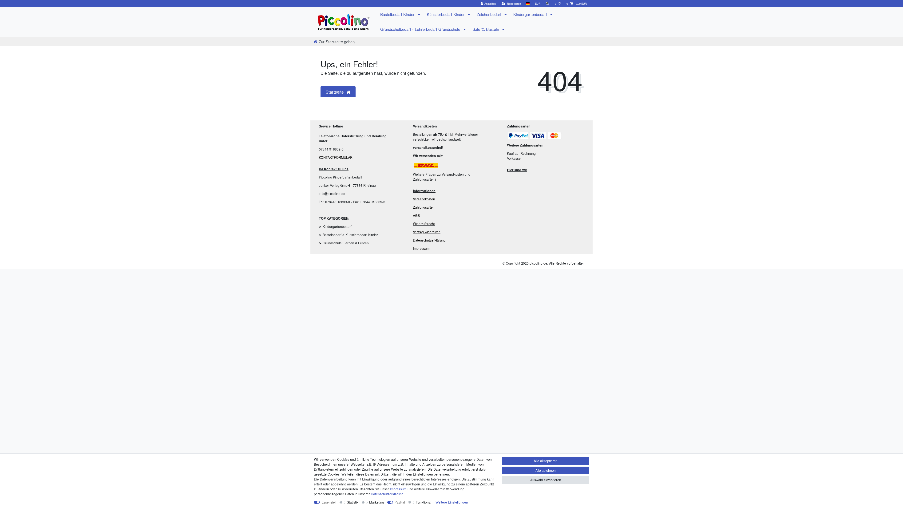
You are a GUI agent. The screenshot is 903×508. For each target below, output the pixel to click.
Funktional (423, 502)
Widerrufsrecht (424, 223)
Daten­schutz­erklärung (387, 494)
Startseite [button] (335, 92)
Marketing (376, 502)
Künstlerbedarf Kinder (446, 14)
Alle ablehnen (545, 470)
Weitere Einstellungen (452, 502)
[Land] (527, 3)
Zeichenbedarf (490, 14)
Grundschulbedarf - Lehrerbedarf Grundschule (420, 29)
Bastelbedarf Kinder (398, 14)
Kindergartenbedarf (530, 14)
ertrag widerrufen (427, 232)
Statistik (352, 502)
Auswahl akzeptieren (545, 479)
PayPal (400, 502)
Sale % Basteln (486, 29)
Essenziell (328, 502)
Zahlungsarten (424, 207)
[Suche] (547, 3)
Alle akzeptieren (546, 460)
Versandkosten (424, 199)
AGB (416, 215)
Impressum (421, 248)
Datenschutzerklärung (429, 240)
